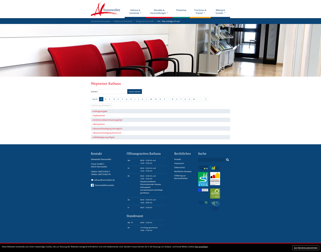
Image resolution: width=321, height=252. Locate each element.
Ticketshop (181, 10)
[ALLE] (95, 99)
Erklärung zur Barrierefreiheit (180, 177)
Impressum (179, 163)
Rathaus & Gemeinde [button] (134, 11)
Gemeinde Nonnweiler (101, 21)
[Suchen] (227, 160)
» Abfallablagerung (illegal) (103, 137)
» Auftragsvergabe (99, 111)
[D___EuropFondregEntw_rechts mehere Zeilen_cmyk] (203, 190)
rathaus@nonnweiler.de (104, 180)
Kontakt (177, 159)
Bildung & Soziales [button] (220, 11)
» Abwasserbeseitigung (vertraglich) (107, 128)
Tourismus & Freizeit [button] (200, 11)
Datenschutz (179, 167)
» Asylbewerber (98, 115)
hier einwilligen (201, 246)
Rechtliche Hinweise (182, 171)
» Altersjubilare (98, 124)
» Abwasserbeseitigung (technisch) (106, 133)
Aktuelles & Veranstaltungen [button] (158, 11)
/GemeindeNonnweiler (104, 185)
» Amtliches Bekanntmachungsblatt (107, 120)
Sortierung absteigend (101, 105)
